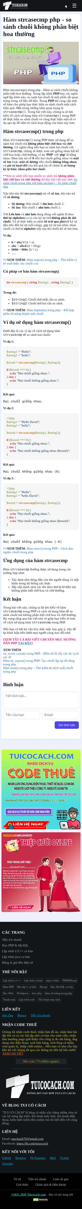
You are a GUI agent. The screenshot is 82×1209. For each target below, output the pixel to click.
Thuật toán (9, 999)
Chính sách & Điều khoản (50, 1184)
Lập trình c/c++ (11, 980)
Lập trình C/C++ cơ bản (17, 951)
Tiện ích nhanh (12, 939)
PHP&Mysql (69, 980)
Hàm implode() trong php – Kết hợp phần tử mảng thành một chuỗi (38, 311)
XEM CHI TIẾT (13, 1053)
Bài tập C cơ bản (26, 986)
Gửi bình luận (66, 725)
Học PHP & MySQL (15, 945)
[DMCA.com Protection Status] (41, 1200)
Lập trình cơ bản (33, 980)
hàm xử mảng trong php (58, 993)
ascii (28, 218)
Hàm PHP (8, 986)
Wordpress (23, 993)
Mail (53, 1158)
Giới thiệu (22, 1184)
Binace (21, 1015)
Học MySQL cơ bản (62, 986)
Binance (20, 1158)
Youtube (7, 1163)
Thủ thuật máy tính (49, 999)
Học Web (8, 993)
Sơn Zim (7, 1015)
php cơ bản (52, 980)
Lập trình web (27, 999)
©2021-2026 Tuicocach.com (28, 1194)
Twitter (64, 1158)
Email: (6, 1138)
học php (36, 993)
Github (6, 1158)
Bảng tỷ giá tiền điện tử (17, 962)
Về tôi (17, 1179)
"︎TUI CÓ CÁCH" (14, 1112)
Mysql (43, 986)
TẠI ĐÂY (25, 643)
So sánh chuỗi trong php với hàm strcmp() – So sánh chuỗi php (40, 183)
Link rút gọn (60, 1179)
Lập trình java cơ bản (16, 957)
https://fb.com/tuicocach (32, 1143)
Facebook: (9, 1143)
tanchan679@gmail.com (27, 1138)
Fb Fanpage (38, 1158)
